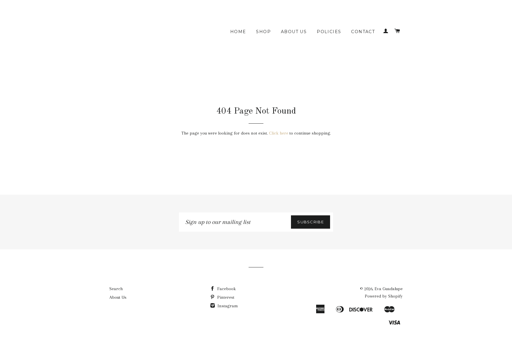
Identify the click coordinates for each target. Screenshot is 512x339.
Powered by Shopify (384, 296)
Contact (363, 31)
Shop (263, 31)
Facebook (226, 288)
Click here (278, 133)
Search (116, 288)
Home (238, 31)
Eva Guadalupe (389, 288)
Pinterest (225, 297)
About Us (294, 31)
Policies (329, 31)
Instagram (227, 306)
